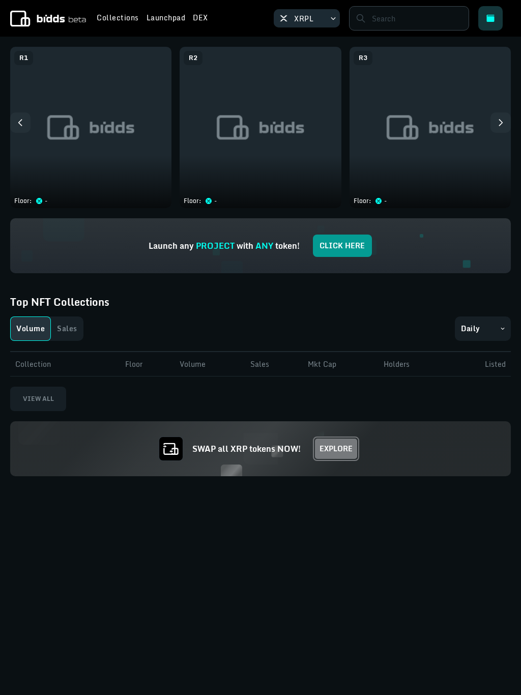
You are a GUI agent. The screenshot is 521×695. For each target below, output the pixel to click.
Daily (470, 328)
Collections (118, 18)
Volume (30, 328)
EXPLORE (336, 448)
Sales (67, 328)
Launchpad (166, 18)
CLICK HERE (342, 245)
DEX (200, 18)
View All (38, 398)
